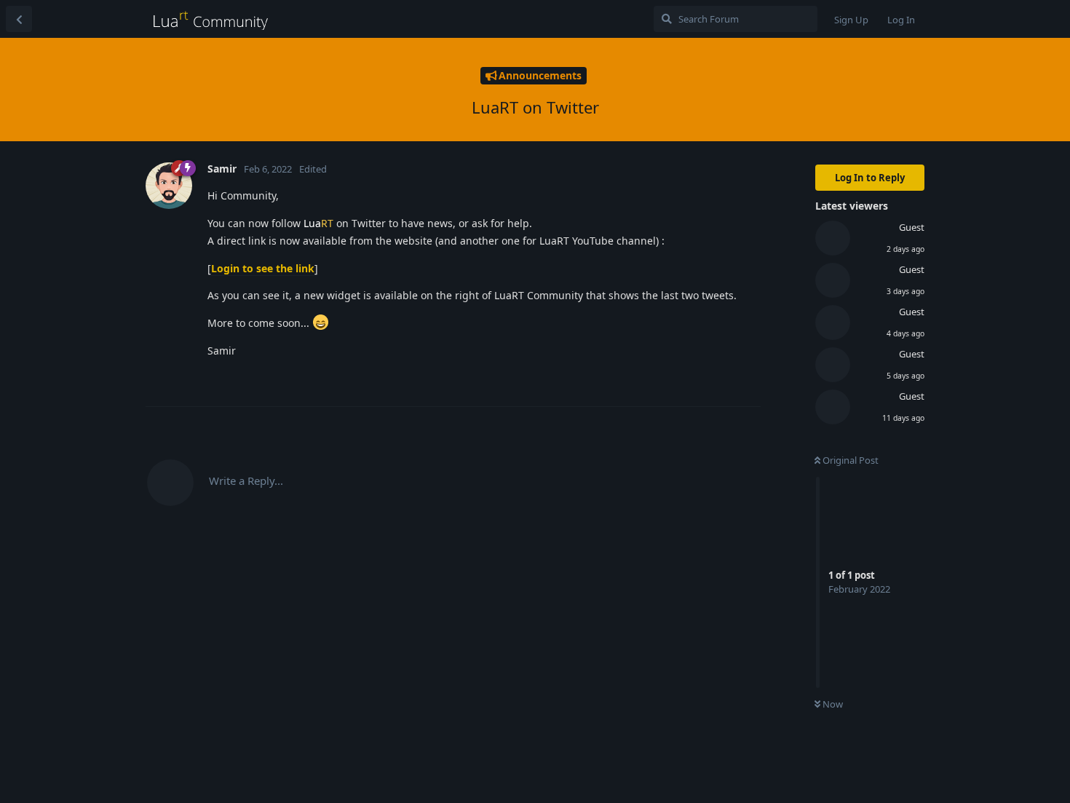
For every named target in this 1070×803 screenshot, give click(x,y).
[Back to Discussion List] (19, 19)
